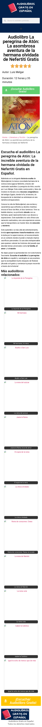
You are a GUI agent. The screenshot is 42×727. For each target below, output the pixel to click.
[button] (21, 28)
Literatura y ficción (17, 137)
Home (4, 137)
